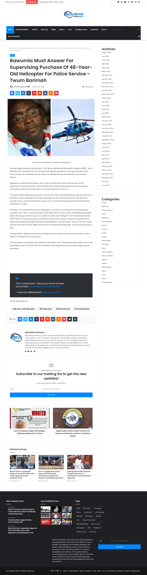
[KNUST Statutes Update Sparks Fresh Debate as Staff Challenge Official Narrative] (46, 509)
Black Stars (86, 508)
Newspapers (80, 528)
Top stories (92, 532)
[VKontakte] (45, 93)
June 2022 (105, 185)
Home (13, 48)
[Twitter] (121, 2)
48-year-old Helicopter (24, 309)
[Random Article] (135, 2)
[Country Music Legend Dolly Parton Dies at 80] (56, 509)
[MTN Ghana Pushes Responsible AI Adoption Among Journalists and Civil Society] (67, 515)
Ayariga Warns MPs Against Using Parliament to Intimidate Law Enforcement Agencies (70, 2)
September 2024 (108, 140)
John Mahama (99, 512)
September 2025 (108, 94)
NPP (89, 528)
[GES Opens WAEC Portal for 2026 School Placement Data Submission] (67, 522)
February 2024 (107, 166)
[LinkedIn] (23, 93)
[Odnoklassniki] (50, 93)
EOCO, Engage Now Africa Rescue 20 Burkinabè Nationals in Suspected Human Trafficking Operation (51, 474)
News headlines (107, 256)
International (81, 29)
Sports (35, 29)
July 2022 (105, 181)
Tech (70, 29)
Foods (104, 233)
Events (104, 225)
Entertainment (22, 29)
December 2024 (107, 128)
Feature (104, 229)
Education (105, 218)
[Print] (75, 319)
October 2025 (107, 90)
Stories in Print (81, 532)
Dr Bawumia (46, 309)
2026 (78, 508)
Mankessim (89, 516)
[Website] (26, 351)
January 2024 (107, 170)
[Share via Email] (69, 319)
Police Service (63, 309)
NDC (78, 520)
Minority (98, 516)
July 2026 (105, 56)
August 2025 (106, 98)
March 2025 (106, 117)
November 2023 (107, 178)
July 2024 (105, 147)
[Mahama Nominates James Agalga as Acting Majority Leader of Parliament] (56, 522)
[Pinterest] (34, 93)
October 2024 (107, 136)
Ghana (78, 512)
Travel (104, 278)
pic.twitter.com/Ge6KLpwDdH (45, 286)
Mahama (79, 516)
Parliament (97, 528)
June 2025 (105, 105)
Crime (53, 29)
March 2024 (106, 162)
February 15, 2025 (51, 292)
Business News (107, 210)
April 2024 (105, 159)
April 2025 (105, 113)
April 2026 (105, 68)
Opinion (104, 259)
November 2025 (107, 86)
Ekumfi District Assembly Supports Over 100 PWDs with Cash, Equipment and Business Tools (22, 474)
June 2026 (105, 60)
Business (94, 29)
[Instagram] (128, 2)
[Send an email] (29, 87)
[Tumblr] (28, 93)
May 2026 (105, 64)
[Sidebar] (139, 2)
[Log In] (132, 2)
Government (88, 512)
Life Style (105, 244)
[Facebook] (118, 2)
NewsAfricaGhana (20, 87)
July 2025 (105, 102)
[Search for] (138, 29)
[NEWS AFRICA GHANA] (73, 15)
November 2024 (107, 132)
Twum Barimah (82, 309)
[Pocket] (56, 93)
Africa (62, 29)
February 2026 (107, 75)
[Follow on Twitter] (27, 87)
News (10, 29)
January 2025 (107, 124)
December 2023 (107, 174)
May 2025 (105, 109)
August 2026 (106, 52)
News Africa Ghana (89, 520)
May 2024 (105, 155)
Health (104, 29)
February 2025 (107, 121)
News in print (95, 524)
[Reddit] (39, 93)
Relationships (14, 36)
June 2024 (105, 151)
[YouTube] (125, 2)
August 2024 (106, 143)
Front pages (97, 508)
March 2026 (106, 71)
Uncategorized (107, 282)
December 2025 (107, 83)
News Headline (107, 252)
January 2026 (107, 79)
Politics (44, 29)
